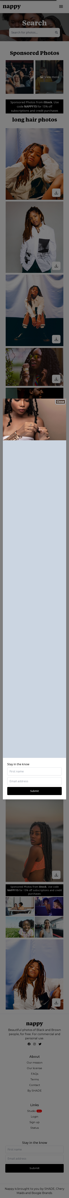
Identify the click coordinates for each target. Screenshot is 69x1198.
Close (60, 402)
